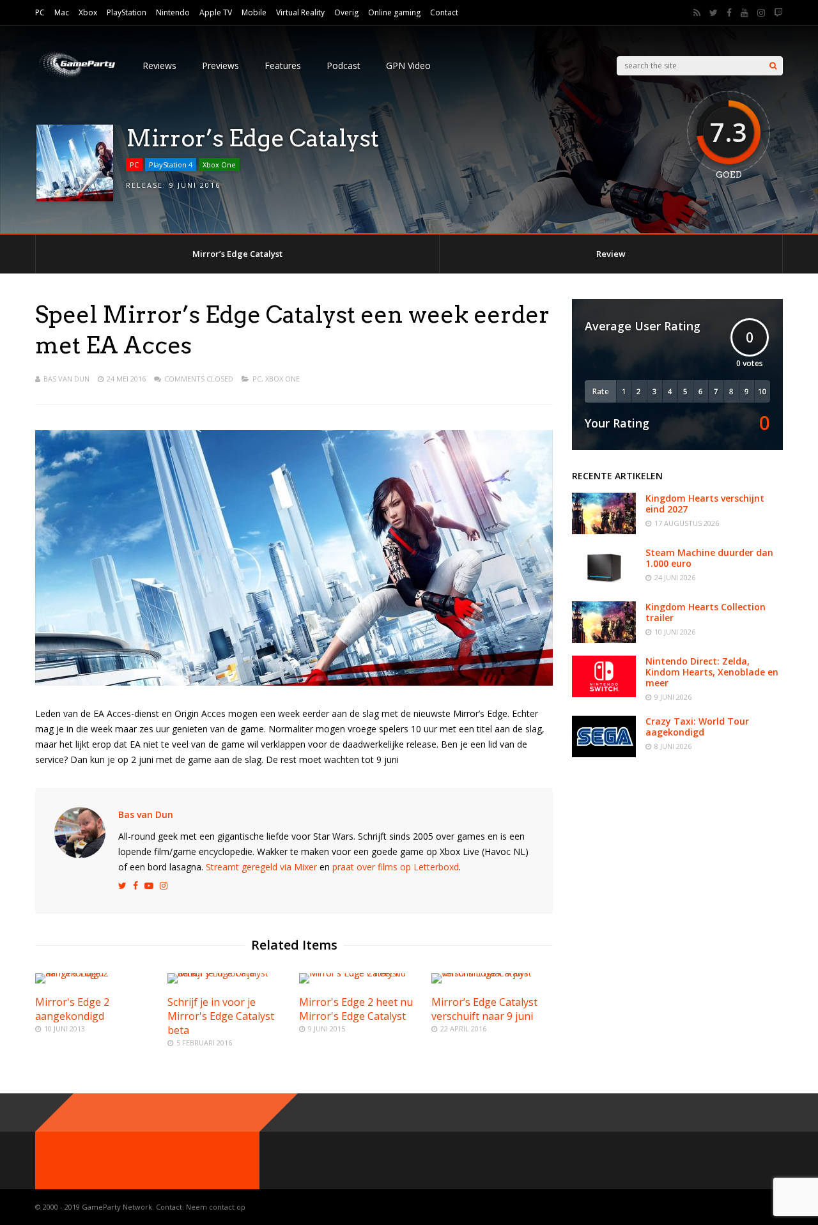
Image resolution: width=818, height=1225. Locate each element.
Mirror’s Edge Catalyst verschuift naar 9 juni (484, 1009)
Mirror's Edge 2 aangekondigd (72, 1009)
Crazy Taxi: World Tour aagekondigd (697, 726)
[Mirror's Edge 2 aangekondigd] (96, 973)
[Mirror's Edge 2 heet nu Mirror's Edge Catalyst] (360, 973)
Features (283, 65)
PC (40, 12)
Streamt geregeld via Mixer (261, 867)
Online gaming (394, 12)
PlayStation (126, 12)
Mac (61, 12)
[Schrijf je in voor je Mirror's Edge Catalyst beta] (228, 973)
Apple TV (215, 12)
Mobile (254, 12)
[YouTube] (744, 13)
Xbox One (219, 164)
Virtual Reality (300, 12)
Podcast (343, 65)
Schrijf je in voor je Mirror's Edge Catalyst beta (220, 1016)
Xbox (88, 12)
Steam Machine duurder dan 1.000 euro (709, 557)
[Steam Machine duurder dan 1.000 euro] (604, 585)
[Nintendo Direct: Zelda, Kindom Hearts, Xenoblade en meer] (604, 694)
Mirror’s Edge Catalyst (237, 253)
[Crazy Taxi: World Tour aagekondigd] (604, 754)
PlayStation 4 (170, 164)
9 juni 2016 (194, 185)
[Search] (773, 65)
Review (611, 253)
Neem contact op (215, 1207)
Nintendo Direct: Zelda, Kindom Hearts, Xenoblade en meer (711, 672)
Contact (444, 12)
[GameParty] (76, 77)
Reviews (159, 65)
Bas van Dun (66, 378)
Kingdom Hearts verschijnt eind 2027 (704, 503)
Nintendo (173, 12)
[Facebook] (729, 13)
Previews (220, 65)
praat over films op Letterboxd (395, 867)
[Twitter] (713, 13)
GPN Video (408, 65)
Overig (346, 12)
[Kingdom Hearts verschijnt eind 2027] (604, 531)
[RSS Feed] (696, 13)
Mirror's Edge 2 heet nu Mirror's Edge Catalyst (356, 1009)
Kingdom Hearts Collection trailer (705, 612)
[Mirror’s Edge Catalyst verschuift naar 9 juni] (492, 973)
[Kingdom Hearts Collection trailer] (604, 639)
